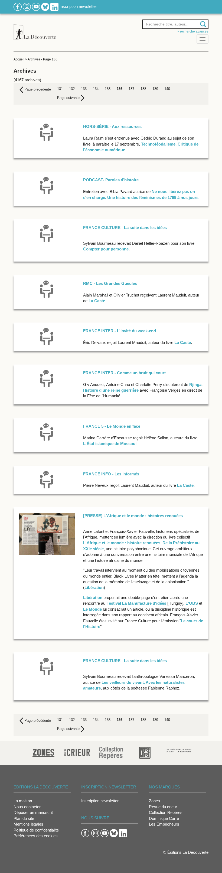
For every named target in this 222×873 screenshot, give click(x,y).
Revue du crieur (163, 806)
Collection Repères (165, 812)
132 (72, 89)
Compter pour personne (106, 249)
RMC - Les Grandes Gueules (110, 283)
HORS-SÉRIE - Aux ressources (112, 126)
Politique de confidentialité (36, 830)
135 (107, 89)
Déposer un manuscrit (33, 812)
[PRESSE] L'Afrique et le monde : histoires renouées (133, 515)
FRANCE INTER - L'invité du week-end (119, 330)
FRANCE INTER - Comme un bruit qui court (124, 373)
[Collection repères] (111, 752)
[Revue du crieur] (77, 751)
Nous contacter (27, 806)
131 (60, 89)
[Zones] (43, 752)
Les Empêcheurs (164, 824)
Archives (34, 59)
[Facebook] (18, 6)
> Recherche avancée (192, 31)
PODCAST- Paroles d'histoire (111, 180)
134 (96, 89)
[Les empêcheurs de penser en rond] (179, 750)
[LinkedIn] (54, 6)
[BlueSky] (45, 6)
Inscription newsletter (78, 6)
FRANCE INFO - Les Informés (111, 474)
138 (143, 89)
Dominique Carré (164, 818)
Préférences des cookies (36, 835)
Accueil (19, 59)
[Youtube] (36, 6)
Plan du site (24, 818)
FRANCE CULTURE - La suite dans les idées (125, 227)
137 (131, 89)
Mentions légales (28, 824)
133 (84, 89)
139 (155, 89)
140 (167, 89)
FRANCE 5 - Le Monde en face (111, 426)
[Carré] (145, 752)
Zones (154, 800)
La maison (23, 800)
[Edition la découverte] (35, 29)
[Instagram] (27, 6)
